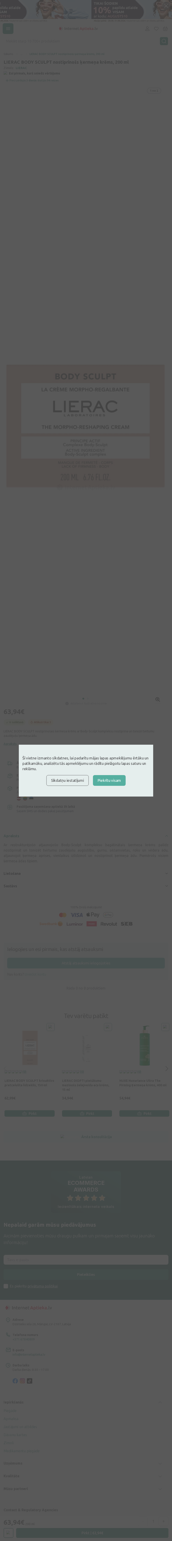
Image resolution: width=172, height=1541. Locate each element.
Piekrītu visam (109, 780)
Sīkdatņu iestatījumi (67, 780)
